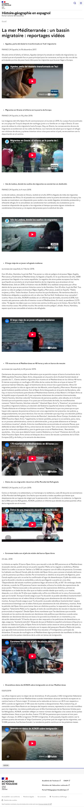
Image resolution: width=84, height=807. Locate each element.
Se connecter (42, 797)
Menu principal (81, 3)
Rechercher (75, 3)
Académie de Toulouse (50, 781)
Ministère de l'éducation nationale (55, 785)
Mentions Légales (28, 797)
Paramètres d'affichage (59, 797)
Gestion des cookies (10, 800)
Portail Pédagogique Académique (54, 790)
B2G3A (6, 765)
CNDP (66, 781)
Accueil (4, 21)
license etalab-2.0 (44, 804)
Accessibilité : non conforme (11, 797)
